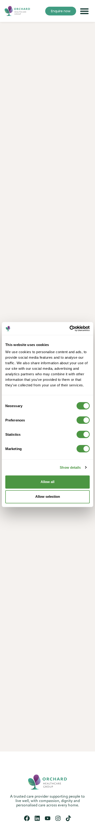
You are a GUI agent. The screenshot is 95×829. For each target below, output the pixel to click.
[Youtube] (47, 818)
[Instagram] (58, 818)
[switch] (83, 420)
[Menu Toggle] (84, 11)
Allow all (47, 482)
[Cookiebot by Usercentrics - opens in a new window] (69, 328)
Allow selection (47, 496)
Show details (70, 467)
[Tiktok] (68, 818)
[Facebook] (27, 818)
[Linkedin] (37, 818)
